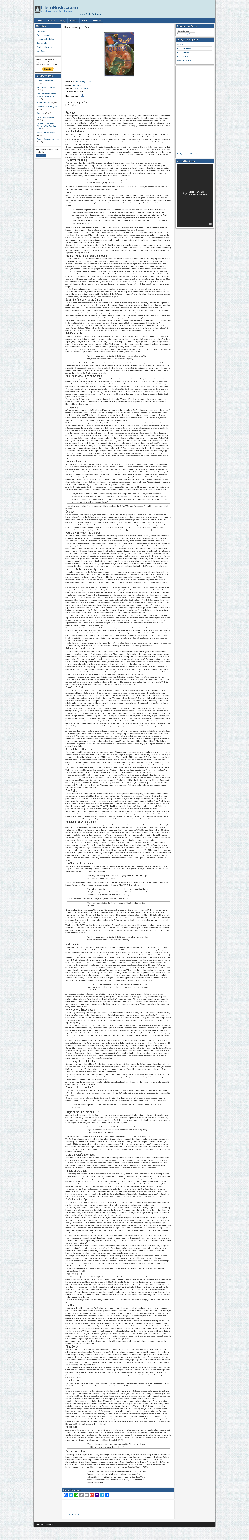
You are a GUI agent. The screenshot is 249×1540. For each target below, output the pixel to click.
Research (84, 88)
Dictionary (73, 20)
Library (62, 20)
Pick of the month (43, 35)
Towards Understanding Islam (48, 139)
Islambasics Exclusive (45, 39)
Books (77, 88)
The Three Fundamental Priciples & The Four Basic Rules (47, 126)
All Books (181, 44)
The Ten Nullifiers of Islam (46, 117)
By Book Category (184, 48)
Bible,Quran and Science (46, 87)
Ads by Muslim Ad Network (90, 14)
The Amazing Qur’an (83, 82)
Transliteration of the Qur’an (47, 107)
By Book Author (183, 52)
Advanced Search (184, 60)
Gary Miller (77, 85)
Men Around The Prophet (46, 133)
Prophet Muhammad (44, 47)
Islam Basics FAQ (43, 103)
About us (51, 20)
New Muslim (41, 51)
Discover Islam (42, 43)
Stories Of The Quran (45, 81)
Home (40, 20)
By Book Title (182, 56)
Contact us (96, 20)
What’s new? (41, 31)
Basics (85, 20)
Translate (192, 34)
